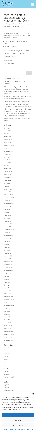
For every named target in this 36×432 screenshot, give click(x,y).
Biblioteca (7, 351)
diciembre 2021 (8, 262)
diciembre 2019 (8, 331)
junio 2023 (7, 212)
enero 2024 (7, 192)
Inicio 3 (6, 365)
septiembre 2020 (9, 305)
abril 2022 (7, 250)
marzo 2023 (7, 221)
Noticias (6, 374)
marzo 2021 (7, 288)
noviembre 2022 (9, 230)
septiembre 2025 (9, 151)
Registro (6, 385)
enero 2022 (7, 259)
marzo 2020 (7, 323)
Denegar (18, 420)
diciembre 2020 (8, 297)
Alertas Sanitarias (9, 348)
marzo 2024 (7, 186)
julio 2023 (7, 209)
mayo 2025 (7, 163)
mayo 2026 (7, 131)
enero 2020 (7, 329)
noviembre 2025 (9, 145)
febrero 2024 (8, 189)
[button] (33, 394)
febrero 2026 (8, 140)
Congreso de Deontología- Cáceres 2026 (16, 101)
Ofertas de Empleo (14, 26)
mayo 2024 (7, 180)
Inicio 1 (6, 360)
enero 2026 (7, 142)
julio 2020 (7, 311)
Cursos (6, 357)
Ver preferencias (18, 425)
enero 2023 (7, 227)
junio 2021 (7, 279)
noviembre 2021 (9, 265)
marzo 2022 (7, 253)
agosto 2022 (8, 238)
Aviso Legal (30, 429)
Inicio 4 (6, 368)
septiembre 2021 (9, 270)
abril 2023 (7, 218)
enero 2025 (7, 174)
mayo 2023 (7, 215)
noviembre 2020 (9, 299)
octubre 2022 (8, 233)
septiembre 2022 (9, 235)
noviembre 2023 (9, 198)
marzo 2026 (7, 137)
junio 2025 (7, 160)
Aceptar (18, 415)
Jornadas (6, 371)
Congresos (7, 354)
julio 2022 (7, 241)
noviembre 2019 (9, 334)
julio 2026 (7, 128)
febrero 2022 (8, 256)
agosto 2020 (8, 308)
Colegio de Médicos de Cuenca (15, 24)
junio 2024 (7, 177)
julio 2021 (7, 276)
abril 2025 (7, 166)
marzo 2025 (7, 169)
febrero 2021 (8, 291)
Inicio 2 (6, 362)
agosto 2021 (8, 273)
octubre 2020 (8, 302)
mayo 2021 (7, 282)
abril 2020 (7, 320)
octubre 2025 (8, 148)
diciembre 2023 (8, 195)
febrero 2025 (8, 171)
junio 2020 (7, 314)
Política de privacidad (20, 429)
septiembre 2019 (9, 340)
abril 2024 (7, 183)
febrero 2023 (8, 224)
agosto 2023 (8, 206)
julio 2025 (7, 157)
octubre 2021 (8, 267)
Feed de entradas (9, 390)
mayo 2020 (7, 317)
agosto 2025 (8, 154)
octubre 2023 (8, 201)
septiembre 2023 (9, 203)
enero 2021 (7, 294)
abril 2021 (7, 285)
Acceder (6, 388)
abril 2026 (7, 134)
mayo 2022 (7, 247)
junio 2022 (7, 244)
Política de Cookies (8, 429)
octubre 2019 (8, 337)
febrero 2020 (8, 326)
